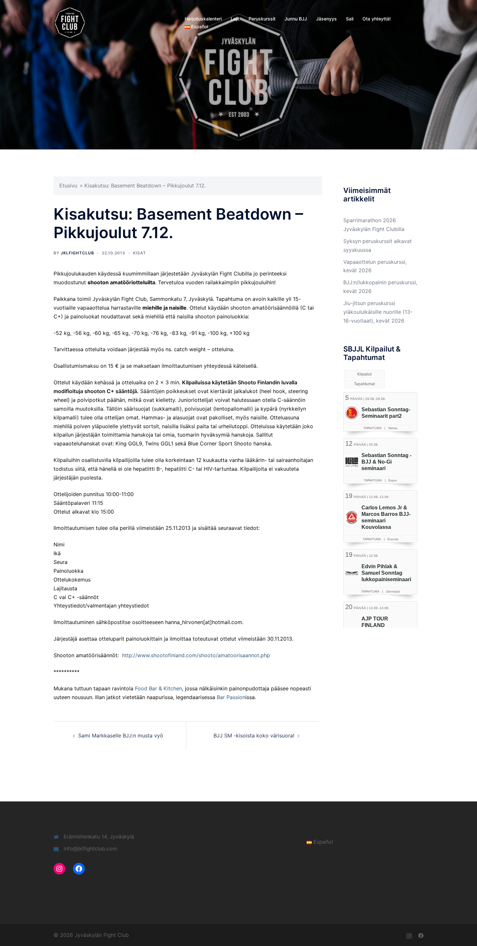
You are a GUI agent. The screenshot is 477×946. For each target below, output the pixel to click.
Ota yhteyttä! (376, 18)
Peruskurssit (262, 18)
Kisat (139, 252)
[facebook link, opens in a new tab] (420, 935)
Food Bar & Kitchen (158, 688)
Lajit (235, 18)
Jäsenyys (326, 18)
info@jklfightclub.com (90, 848)
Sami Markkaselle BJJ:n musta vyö (120, 735)
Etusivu (68, 185)
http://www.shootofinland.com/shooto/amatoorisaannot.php (196, 655)
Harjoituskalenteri (203, 18)
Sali (349, 18)
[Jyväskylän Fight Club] (70, 22)
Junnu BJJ (296, 18)
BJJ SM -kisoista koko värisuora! (254, 735)
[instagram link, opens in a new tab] (409, 935)
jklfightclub (77, 252)
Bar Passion (231, 697)
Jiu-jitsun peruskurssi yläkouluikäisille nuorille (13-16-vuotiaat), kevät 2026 (377, 312)
